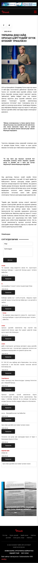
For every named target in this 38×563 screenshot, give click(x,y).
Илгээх (10, 260)
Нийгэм (33, 535)
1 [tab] (5, 512)
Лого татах (25, 553)
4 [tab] (15, 512)
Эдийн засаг (24, 535)
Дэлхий (8, 537)
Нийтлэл (29, 537)
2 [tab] (9, 512)
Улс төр (4, 535)
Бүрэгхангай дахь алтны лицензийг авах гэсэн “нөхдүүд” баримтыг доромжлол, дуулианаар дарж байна (19, 508)
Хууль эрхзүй (14, 535)
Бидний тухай (14, 553)
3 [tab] (12, 512)
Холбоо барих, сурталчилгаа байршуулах (19, 551)
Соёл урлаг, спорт (18, 537)
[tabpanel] (19, 499)
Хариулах (8, 278)
